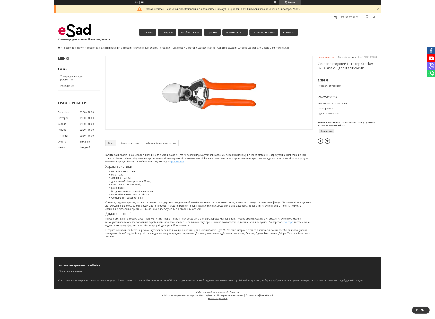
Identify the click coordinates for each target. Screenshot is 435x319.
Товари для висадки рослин (103, 47)
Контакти (288, 32)
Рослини (65, 85)
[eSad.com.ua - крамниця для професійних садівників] (75, 30)
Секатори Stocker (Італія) (200, 47)
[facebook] (320, 141)
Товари (165, 32)
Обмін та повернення (70, 271)
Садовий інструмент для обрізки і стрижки (145, 47)
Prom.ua (234, 292)
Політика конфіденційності (259, 295)
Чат (423, 310)
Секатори (178, 47)
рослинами (177, 161)
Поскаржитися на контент (230, 295)
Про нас (212, 32)
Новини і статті (235, 32)
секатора (287, 222)
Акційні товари (190, 32)
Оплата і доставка (264, 32)
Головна (148, 32)
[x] (327, 141)
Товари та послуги (73, 47)
